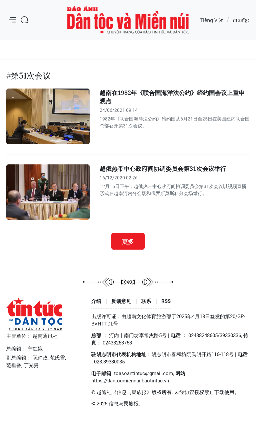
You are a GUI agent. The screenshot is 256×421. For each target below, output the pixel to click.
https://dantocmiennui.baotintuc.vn (130, 381)
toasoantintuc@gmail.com (143, 373)
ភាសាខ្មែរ (241, 20)
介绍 (96, 301)
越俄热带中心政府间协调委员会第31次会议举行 (163, 168)
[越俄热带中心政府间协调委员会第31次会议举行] (48, 192)
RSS (166, 301)
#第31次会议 (28, 76)
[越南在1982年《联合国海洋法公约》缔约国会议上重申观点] (48, 116)
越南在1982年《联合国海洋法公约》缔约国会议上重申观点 (172, 97)
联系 (146, 301)
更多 (128, 241)
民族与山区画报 (128, 20)
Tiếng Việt (211, 20)
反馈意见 (121, 301)
